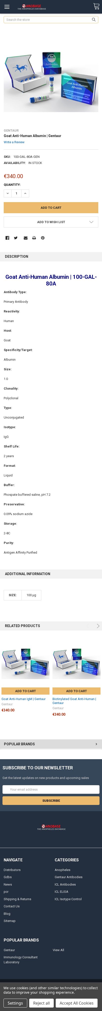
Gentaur (9, 950)
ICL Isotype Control (68, 899)
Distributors (12, 870)
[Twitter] (15, 237)
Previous (88, 626)
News (8, 884)
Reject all (41, 1003)
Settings (15, 1003)
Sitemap (10, 921)
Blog (7, 914)
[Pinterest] (42, 237)
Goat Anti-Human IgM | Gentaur (23, 699)
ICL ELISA (61, 891)
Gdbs (8, 877)
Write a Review (14, 142)
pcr (6, 891)
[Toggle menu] (7, 7)
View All (58, 950)
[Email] (25, 237)
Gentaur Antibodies (68, 877)
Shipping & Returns (17, 899)
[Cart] (96, 6)
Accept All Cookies (77, 1003)
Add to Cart (25, 691)
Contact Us (12, 906)
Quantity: (12, 185)
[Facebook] (7, 237)
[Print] (34, 237)
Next (97, 626)
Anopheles (62, 870)
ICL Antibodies (65, 884)
